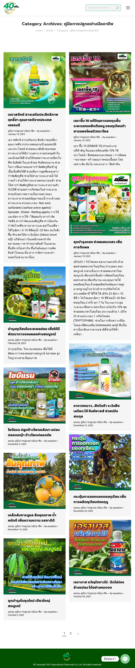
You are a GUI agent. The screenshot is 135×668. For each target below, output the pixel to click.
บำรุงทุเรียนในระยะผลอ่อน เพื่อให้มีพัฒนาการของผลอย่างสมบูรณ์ (34, 331)
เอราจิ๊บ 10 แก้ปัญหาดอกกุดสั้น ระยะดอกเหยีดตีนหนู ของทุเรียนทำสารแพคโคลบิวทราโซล (99, 126)
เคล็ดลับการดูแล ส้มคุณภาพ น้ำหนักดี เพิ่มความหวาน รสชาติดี (32, 517)
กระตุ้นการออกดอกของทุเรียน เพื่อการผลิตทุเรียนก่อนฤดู (99, 499)
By (43, 131)
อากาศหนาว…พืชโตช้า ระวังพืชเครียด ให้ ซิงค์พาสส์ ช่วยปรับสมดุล (96, 411)
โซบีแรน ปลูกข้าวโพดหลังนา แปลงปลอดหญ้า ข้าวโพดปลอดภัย (34, 432)
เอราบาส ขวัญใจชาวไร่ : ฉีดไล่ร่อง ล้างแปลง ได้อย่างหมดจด (98, 584)
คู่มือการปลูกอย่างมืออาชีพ (21, 131)
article (11, 340)
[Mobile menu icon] (127, 7)
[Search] (117, 8)
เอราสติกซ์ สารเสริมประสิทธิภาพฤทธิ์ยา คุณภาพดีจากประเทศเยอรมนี (33, 120)
